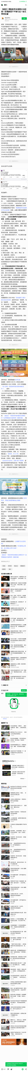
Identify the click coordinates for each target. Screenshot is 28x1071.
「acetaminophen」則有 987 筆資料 (12, 460)
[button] (3, 1069)
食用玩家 (17, 380)
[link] (8, 1069)
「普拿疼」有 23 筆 (12, 454)
